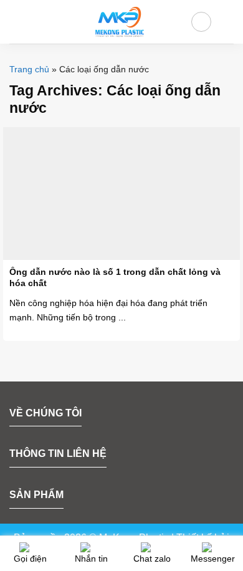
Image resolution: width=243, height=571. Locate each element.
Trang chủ (29, 69)
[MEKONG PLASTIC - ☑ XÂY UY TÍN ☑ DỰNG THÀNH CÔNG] (119, 22)
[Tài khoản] (201, 22)
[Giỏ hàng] (227, 22)
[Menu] (16, 21)
